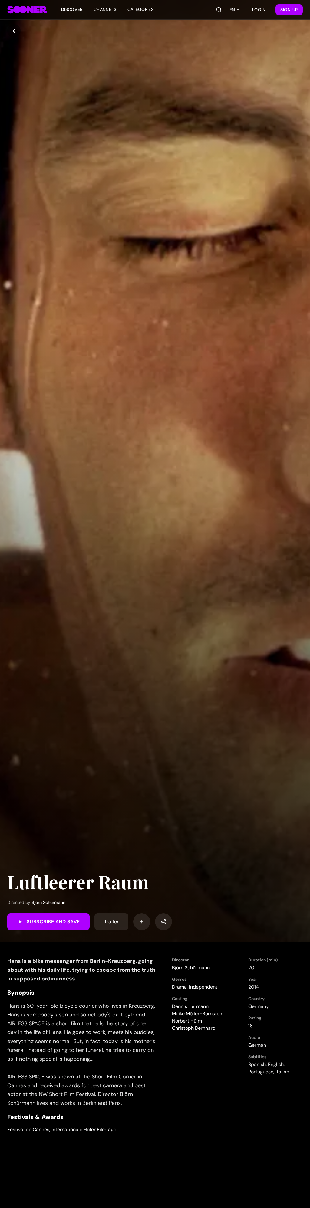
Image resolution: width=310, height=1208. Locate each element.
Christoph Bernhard (194, 1028)
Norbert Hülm (187, 1021)
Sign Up (289, 9)
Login (259, 9)
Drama (179, 987)
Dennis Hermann (190, 1006)
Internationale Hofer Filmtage (83, 1129)
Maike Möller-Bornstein (197, 1013)
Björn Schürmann (48, 902)
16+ (252, 1026)
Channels (105, 9)
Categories (140, 9)
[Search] (219, 10)
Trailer (111, 921)
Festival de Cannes (28, 1129)
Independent (203, 987)
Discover (72, 9)
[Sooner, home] (27, 10)
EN (232, 9)
